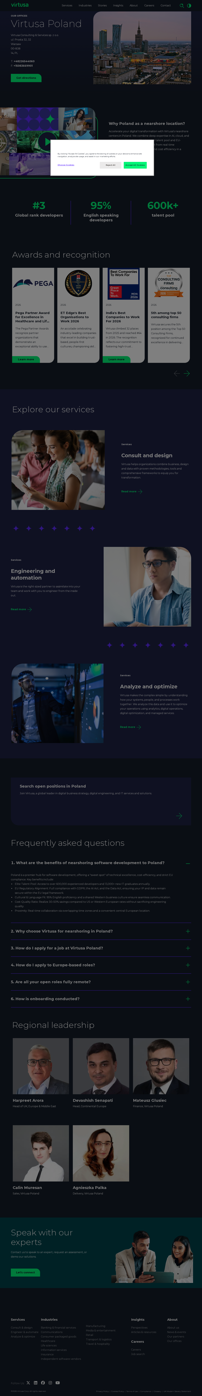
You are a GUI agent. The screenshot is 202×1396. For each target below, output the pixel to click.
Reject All (110, 165)
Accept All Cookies (135, 165)
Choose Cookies (66, 165)
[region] (102, 158)
